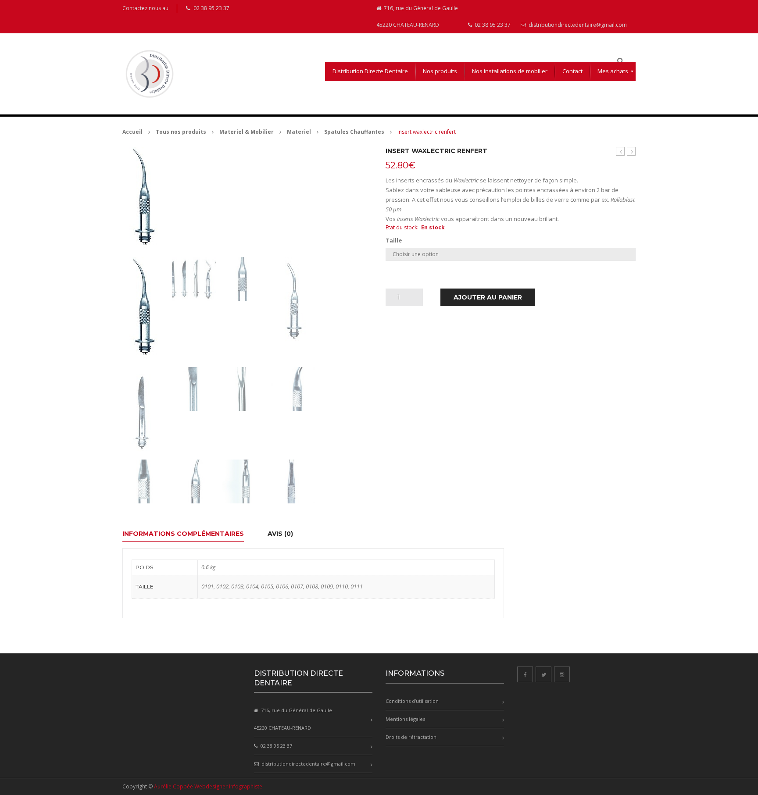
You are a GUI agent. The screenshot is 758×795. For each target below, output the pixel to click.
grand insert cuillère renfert (631, 151)
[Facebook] (525, 674)
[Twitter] (543, 674)
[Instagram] (562, 674)
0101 (207, 586)
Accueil (132, 131)
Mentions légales (405, 719)
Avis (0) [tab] (280, 534)
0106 (282, 586)
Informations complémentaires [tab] (183, 534)
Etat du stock (401, 227)
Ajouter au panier (488, 297)
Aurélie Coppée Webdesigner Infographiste (208, 786)
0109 (327, 586)
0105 (267, 586)
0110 (342, 586)
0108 (312, 586)
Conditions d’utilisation (412, 701)
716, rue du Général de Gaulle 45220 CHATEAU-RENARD (417, 16)
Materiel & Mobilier (246, 131)
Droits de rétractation (411, 737)
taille (394, 240)
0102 (222, 586)
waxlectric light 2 (620, 151)
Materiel (299, 131)
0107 (297, 586)
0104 (252, 586)
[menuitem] (370, 71)
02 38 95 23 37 (492, 25)
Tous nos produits (181, 131)
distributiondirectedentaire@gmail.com (577, 25)
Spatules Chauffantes (354, 131)
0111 (356, 586)
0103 (237, 586)
